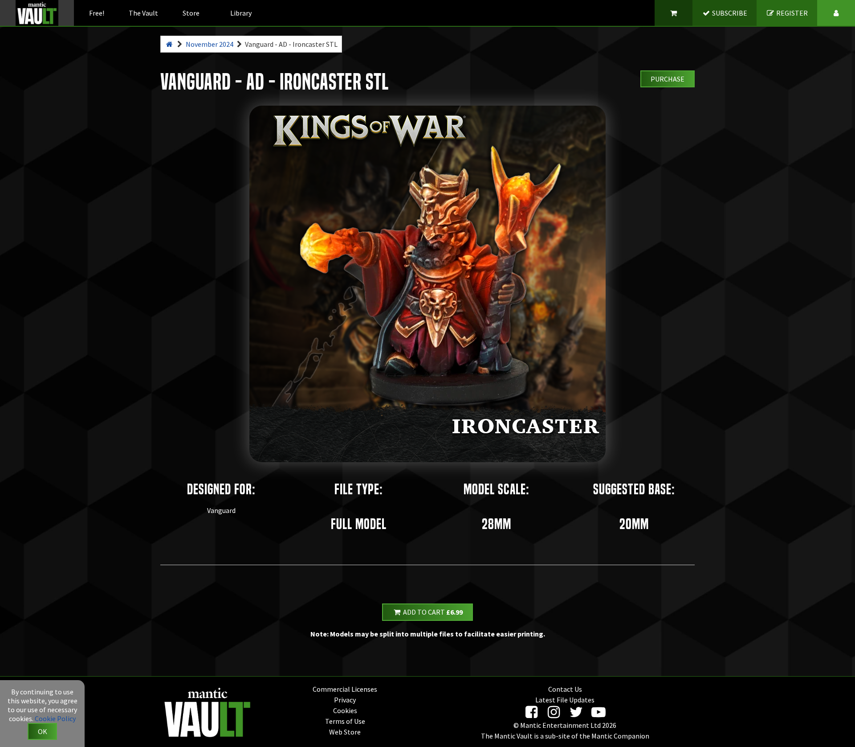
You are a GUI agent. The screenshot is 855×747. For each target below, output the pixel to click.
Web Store (345, 731)
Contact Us (565, 689)
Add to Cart (432, 611)
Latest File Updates (564, 699)
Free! (96, 12)
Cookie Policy (55, 718)
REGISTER (791, 12)
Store (191, 12)
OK (42, 731)
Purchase (667, 78)
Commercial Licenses (345, 689)
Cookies (345, 710)
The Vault (143, 12)
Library (241, 12)
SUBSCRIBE (729, 12)
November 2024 (209, 44)
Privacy (345, 699)
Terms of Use (345, 721)
